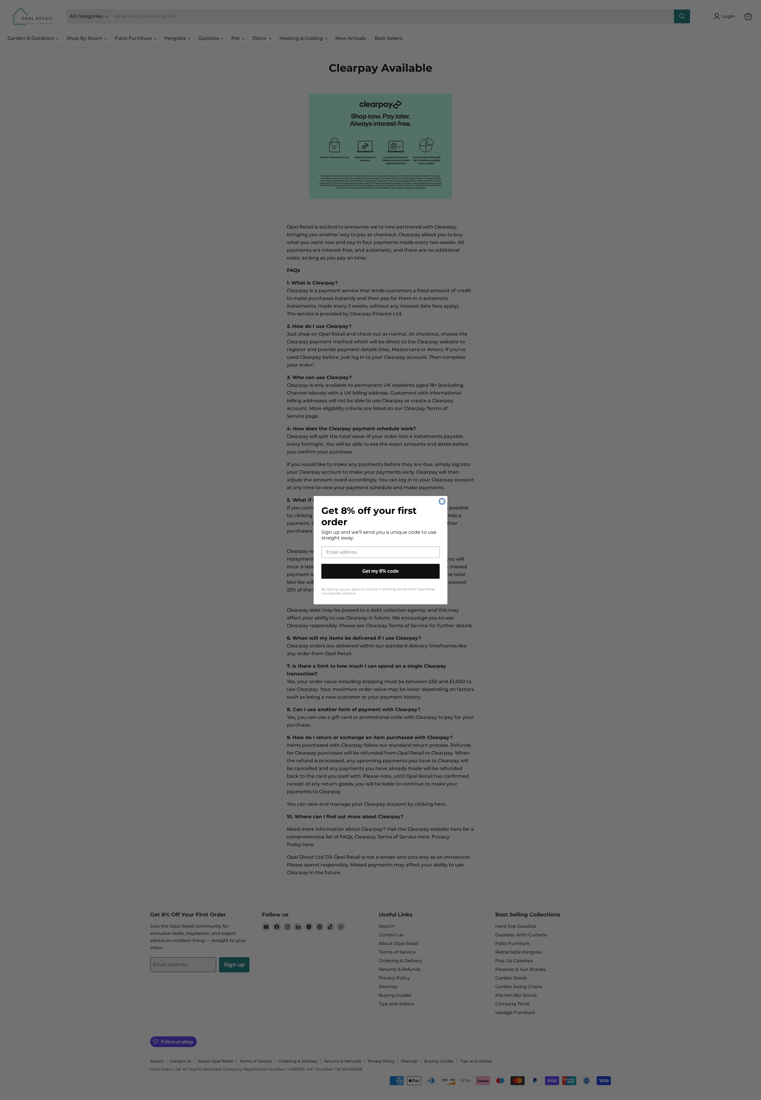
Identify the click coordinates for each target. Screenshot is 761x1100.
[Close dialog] (442, 501)
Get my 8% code (380, 571)
